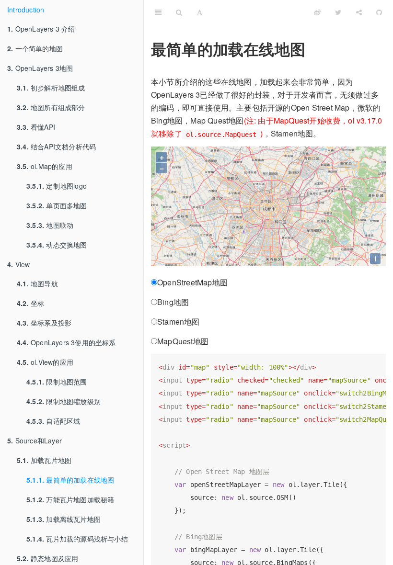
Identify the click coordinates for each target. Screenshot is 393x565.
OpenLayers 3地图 (40, 68)
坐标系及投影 (44, 323)
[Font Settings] (199, 12)
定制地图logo (56, 186)
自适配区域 (53, 421)
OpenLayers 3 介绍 (41, 29)
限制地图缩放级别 (63, 401)
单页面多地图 (56, 205)
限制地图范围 (56, 381)
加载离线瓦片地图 (63, 519)
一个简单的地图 (35, 48)
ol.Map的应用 (44, 166)
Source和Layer (34, 440)
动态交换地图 (56, 244)
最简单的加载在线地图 (70, 480)
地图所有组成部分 (51, 107)
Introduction (25, 9)
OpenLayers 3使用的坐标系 (66, 342)
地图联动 (49, 225)
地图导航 (37, 283)
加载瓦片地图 (44, 460)
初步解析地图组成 (51, 87)
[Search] (179, 12)
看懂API (36, 127)
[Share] (359, 12)
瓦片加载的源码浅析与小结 (77, 538)
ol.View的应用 (45, 362)
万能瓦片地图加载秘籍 (70, 499)
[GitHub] (379, 12)
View (18, 264)
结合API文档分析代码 (56, 146)
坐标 (30, 303)
